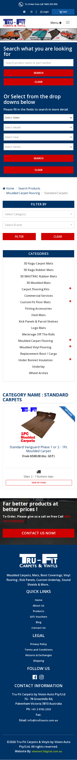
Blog (38, 622)
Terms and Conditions (38, 649)
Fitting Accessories (38, 309)
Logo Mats (38, 328)
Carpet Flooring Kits (36, 289)
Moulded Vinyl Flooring (36, 347)
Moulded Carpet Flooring (23, 193)
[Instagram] (31, 12)
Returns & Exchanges (38, 655)
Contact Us (38, 627)
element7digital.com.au (47, 751)
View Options (39, 482)
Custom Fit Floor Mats (35, 302)
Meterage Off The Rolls (38, 334)
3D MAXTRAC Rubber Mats (38, 276)
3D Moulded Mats (39, 283)
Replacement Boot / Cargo (38, 354)
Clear (58, 237)
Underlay (38, 367)
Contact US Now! (39, 533)
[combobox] (38, 117)
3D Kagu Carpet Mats (38, 263)
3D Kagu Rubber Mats (39, 270)
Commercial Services (38, 296)
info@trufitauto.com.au (43, 720)
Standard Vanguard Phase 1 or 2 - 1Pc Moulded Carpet (39, 449)
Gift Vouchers (38, 616)
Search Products (29, 188)
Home (9, 188)
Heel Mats (39, 315)
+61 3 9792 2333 (41, 709)
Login (45, 11)
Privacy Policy (38, 644)
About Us (38, 605)
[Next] (6, 34)
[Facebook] (24, 12)
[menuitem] (38, 600)
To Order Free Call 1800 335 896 (40, 4)
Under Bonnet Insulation (35, 360)
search (38, 158)
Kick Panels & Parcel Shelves (38, 321)
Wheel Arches (38, 373)
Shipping (38, 660)
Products (38, 611)
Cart (64, 11)
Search (38, 72)
